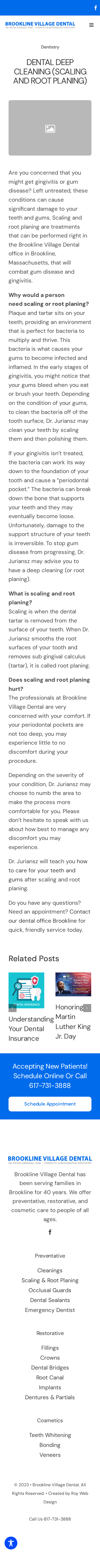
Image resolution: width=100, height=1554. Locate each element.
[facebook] (95, 7)
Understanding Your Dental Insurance (31, 1028)
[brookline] (40, 24)
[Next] (87, 1008)
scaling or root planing (55, 304)
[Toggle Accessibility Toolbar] (11, 1543)
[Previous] (13, 1008)
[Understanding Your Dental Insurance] (26, 990)
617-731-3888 (50, 1085)
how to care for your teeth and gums (48, 870)
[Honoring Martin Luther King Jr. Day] (73, 984)
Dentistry (50, 47)
